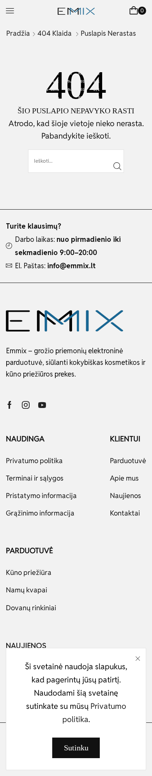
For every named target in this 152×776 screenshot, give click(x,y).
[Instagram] (26, 405)
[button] (10, 11)
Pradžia (18, 33)
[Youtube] (42, 405)
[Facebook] (9, 405)
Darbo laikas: (68, 246)
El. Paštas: (55, 265)
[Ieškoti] (117, 166)
